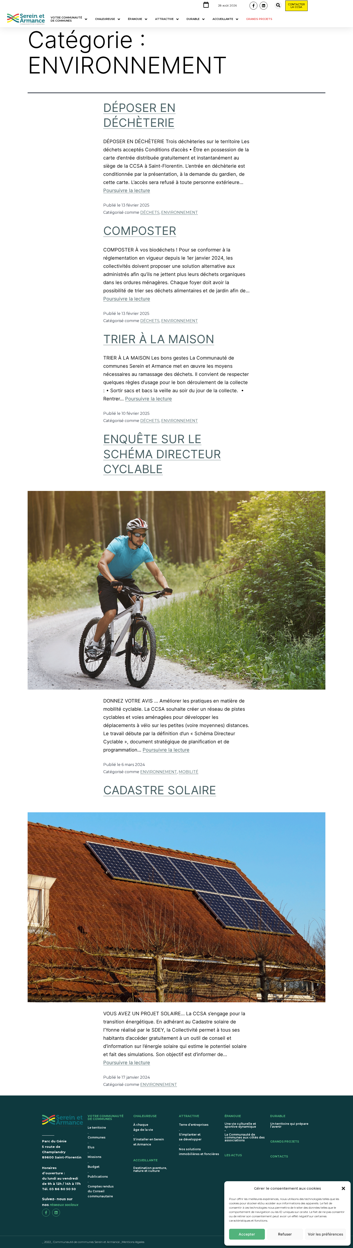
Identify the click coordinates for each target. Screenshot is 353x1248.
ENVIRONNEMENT (179, 212)
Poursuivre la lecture (126, 190)
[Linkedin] (264, 6)
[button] (343, 1188)
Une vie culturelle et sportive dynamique (240, 1125)
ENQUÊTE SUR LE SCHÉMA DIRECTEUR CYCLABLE (162, 454)
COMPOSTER (139, 231)
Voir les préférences (325, 1234)
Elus (91, 1147)
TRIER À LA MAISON (158, 339)
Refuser (285, 1234)
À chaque (140, 1124)
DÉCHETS (149, 212)
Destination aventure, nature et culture (150, 1169)
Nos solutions (190, 1149)
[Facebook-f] (253, 6)
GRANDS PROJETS (284, 1141)
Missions (94, 1157)
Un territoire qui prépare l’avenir (289, 1125)
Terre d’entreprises (193, 1124)
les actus (233, 1155)
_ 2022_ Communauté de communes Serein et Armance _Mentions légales (93, 1242)
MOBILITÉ (188, 772)
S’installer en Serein (148, 1139)
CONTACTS (279, 1156)
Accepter (247, 1234)
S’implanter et (190, 1134)
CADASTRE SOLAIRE (159, 790)
